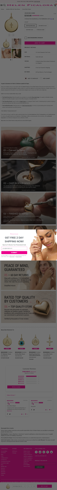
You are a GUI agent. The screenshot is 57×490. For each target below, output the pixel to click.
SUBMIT (14, 253)
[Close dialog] (55, 231)
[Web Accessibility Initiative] (0, 488)
